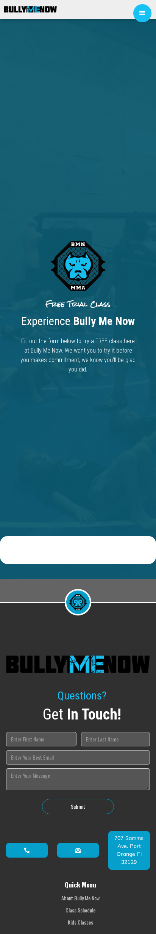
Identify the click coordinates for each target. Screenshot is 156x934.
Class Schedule (80, 910)
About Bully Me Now (80, 898)
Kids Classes (80, 922)
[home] (28, 6)
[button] (142, 13)
